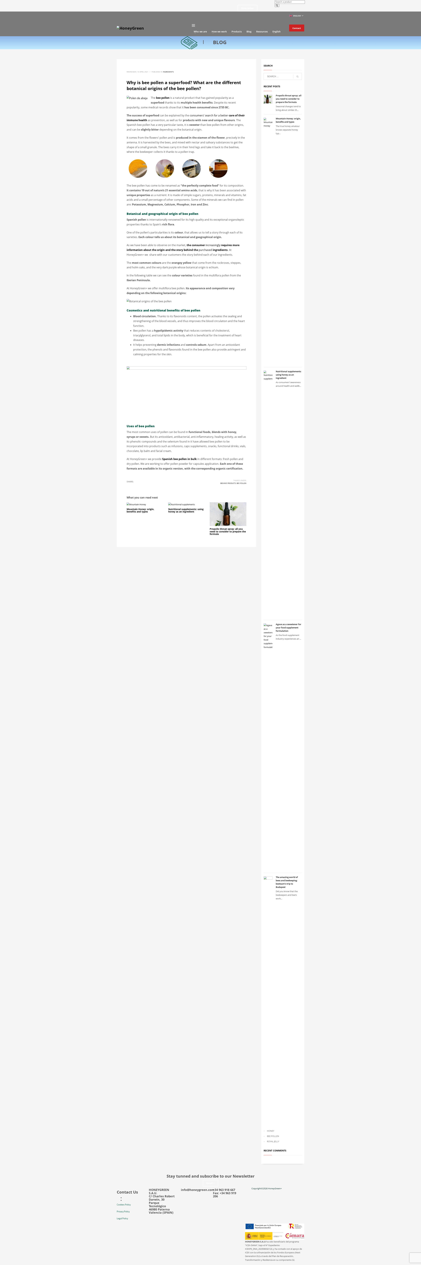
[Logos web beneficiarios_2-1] (274, 1232)
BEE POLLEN (273, 1136)
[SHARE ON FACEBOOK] (134, 486)
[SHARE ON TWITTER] (129, 486)
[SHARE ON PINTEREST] (146, 486)
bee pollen (241, 483)
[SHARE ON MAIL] (152, 486)
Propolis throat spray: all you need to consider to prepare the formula (228, 531)
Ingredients (168, 72)
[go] (297, 76)
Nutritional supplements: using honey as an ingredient (186, 510)
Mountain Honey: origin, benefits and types (140, 510)
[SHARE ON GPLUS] (140, 486)
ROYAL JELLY (273, 1141)
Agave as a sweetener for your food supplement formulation (288, 627)
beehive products (228, 483)
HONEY (270, 1130)
